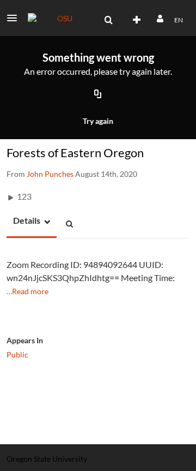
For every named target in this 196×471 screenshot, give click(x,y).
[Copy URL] (98, 95)
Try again (98, 121)
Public (17, 354)
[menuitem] (108, 20)
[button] (15, 18)
